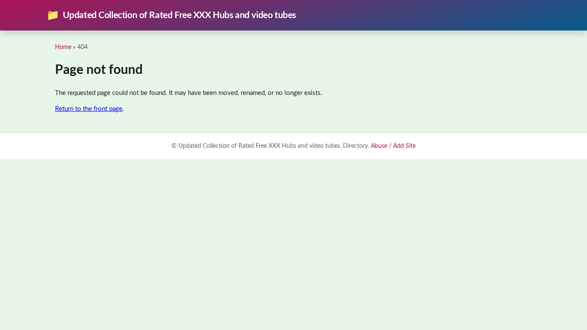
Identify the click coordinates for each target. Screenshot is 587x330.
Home (63, 47)
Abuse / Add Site (393, 146)
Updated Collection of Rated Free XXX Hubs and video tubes (171, 15)
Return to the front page (88, 109)
